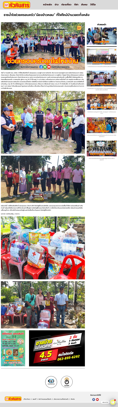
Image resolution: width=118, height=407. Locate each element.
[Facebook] (93, 399)
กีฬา (76, 4)
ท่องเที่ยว (66, 4)
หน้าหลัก (47, 4)
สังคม (84, 4)
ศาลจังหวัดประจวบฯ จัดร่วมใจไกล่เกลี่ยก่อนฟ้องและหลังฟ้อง (102, 66)
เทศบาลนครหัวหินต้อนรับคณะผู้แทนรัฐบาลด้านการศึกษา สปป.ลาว (102, 159)
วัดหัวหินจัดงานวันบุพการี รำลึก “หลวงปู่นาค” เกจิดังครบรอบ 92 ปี (101, 112)
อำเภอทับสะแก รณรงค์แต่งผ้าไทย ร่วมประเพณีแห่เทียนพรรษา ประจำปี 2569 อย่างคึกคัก (101, 89)
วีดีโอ (93, 4)
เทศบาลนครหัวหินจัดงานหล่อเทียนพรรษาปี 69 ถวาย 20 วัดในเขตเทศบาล (101, 135)
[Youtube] (97, 399)
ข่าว (57, 4)
